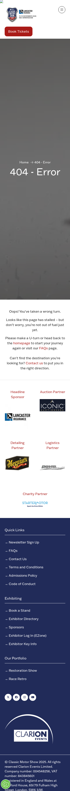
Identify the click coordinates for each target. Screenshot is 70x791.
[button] (18, 31)
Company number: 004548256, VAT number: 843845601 (31, 773)
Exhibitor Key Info (23, 644)
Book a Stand (19, 610)
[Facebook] (16, 697)
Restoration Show (23, 670)
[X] (8, 697)
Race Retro (17, 679)
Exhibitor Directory (23, 619)
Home (24, 162)
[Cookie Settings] (5, 784)
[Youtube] (32, 697)
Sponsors (16, 627)
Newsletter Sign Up (24, 542)
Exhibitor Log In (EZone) (27, 635)
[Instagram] (24, 697)
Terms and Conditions (26, 567)
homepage (21, 343)
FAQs (43, 348)
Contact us (34, 363)
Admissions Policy (23, 575)
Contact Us (18, 559)
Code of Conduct (22, 584)
